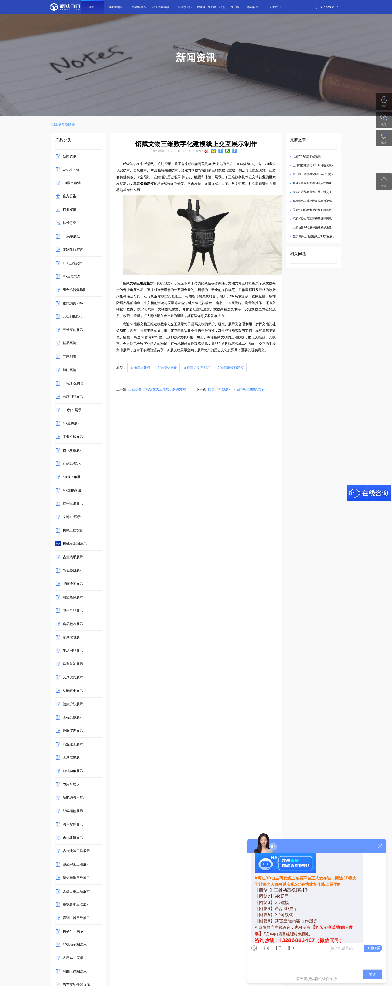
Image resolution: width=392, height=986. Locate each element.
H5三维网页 (72, 276)
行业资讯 (69, 209)
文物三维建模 (140, 367)
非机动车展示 (73, 771)
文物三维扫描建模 (230, 367)
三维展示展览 (183, 7)
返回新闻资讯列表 (64, 124)
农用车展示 (71, 784)
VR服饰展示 (72, 423)
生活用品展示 (73, 650)
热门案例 (69, 369)
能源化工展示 (73, 744)
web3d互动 (71, 169)
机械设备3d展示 (75, 543)
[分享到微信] (227, 151)
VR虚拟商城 (72, 490)
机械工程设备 (73, 530)
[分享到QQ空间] (213, 151)
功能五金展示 (73, 690)
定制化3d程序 (73, 249)
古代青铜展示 (73, 450)
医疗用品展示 (73, 396)
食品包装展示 (73, 624)
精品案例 (252, 7)
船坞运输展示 (73, 811)
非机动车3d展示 (75, 944)
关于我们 (275, 7)
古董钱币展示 (73, 557)
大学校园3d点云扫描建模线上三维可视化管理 (320, 227)
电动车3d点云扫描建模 (307, 156)
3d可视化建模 (160, 7)
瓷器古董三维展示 (76, 891)
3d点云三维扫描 (229, 7)
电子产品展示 (73, 610)
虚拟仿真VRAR (74, 303)
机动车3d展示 (73, 931)
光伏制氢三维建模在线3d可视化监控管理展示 (320, 200)
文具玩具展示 (73, 677)
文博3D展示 (72, 516)
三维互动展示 (73, 330)
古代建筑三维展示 (76, 850)
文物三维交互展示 (196, 367)
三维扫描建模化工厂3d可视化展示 (313, 165)
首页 (92, 7)
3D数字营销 (72, 182)
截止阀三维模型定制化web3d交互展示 (316, 174)
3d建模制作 (115, 7)
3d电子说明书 (73, 383)
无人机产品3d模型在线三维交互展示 (315, 192)
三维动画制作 (138, 7)
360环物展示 (72, 316)
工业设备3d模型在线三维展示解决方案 (157, 389)
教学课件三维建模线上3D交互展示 (314, 236)
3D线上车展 (72, 477)
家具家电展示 (73, 637)
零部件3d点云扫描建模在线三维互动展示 (318, 209)
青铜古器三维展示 (76, 918)
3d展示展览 (71, 236)
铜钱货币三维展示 (76, 904)
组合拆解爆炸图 (74, 290)
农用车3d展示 (73, 958)
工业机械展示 (73, 436)
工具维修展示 (73, 757)
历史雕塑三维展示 (76, 877)
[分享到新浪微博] (206, 151)
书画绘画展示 (73, 583)
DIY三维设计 (72, 263)
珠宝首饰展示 (73, 664)
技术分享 (69, 222)
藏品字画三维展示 (76, 864)
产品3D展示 (72, 463)
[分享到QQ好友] (220, 151)
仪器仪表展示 (73, 730)
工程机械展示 (73, 717)
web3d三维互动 (206, 7)
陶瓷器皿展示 (73, 570)
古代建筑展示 (73, 837)
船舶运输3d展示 (75, 971)
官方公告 (69, 196)
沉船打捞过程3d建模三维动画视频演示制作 (319, 218)
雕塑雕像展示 (73, 597)
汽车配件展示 (73, 824)
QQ (384, 105)
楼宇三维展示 (73, 503)
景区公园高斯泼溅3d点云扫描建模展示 (316, 183)
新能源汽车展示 (74, 797)
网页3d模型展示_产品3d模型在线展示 (236, 389)
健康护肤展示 (73, 704)
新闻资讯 (69, 156)
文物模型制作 (167, 367)
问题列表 (69, 356)
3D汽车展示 (72, 410)
